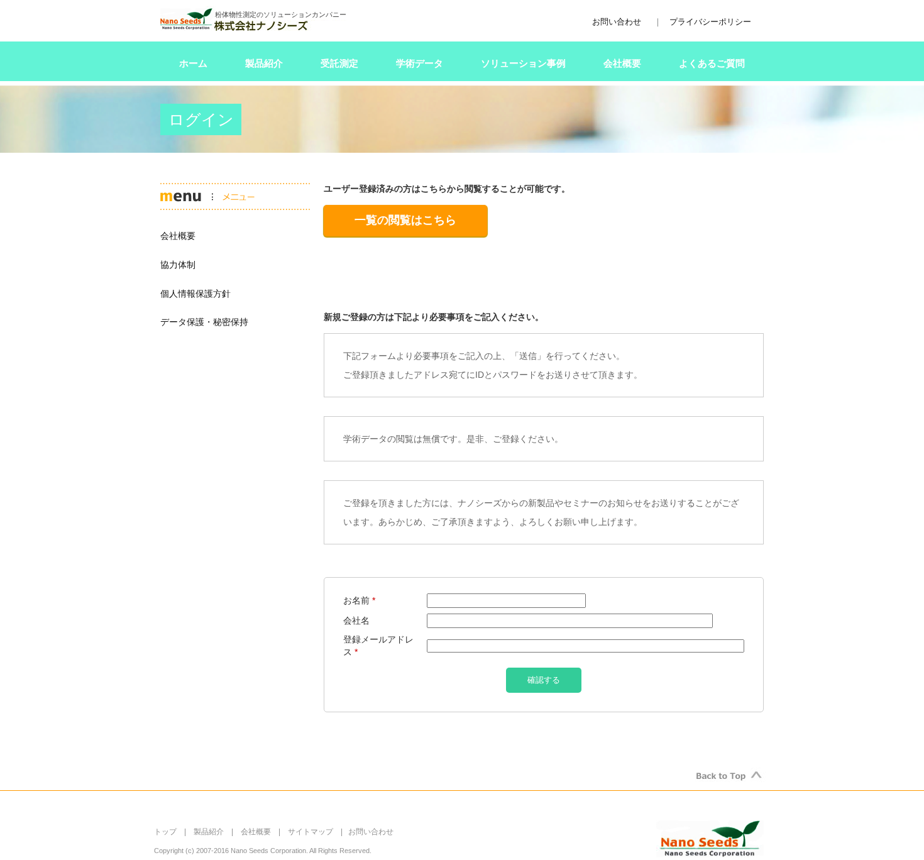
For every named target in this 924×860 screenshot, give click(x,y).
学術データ (419, 63)
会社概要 (622, 63)
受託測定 (339, 63)
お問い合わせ (617, 21)
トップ (165, 831)
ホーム (193, 63)
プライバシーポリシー (710, 21)
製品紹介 (264, 63)
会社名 (356, 620)
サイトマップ (310, 831)
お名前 (359, 600)
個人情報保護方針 (195, 294)
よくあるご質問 (712, 63)
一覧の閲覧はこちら (405, 220)
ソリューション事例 (523, 63)
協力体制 (177, 265)
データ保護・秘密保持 (204, 322)
